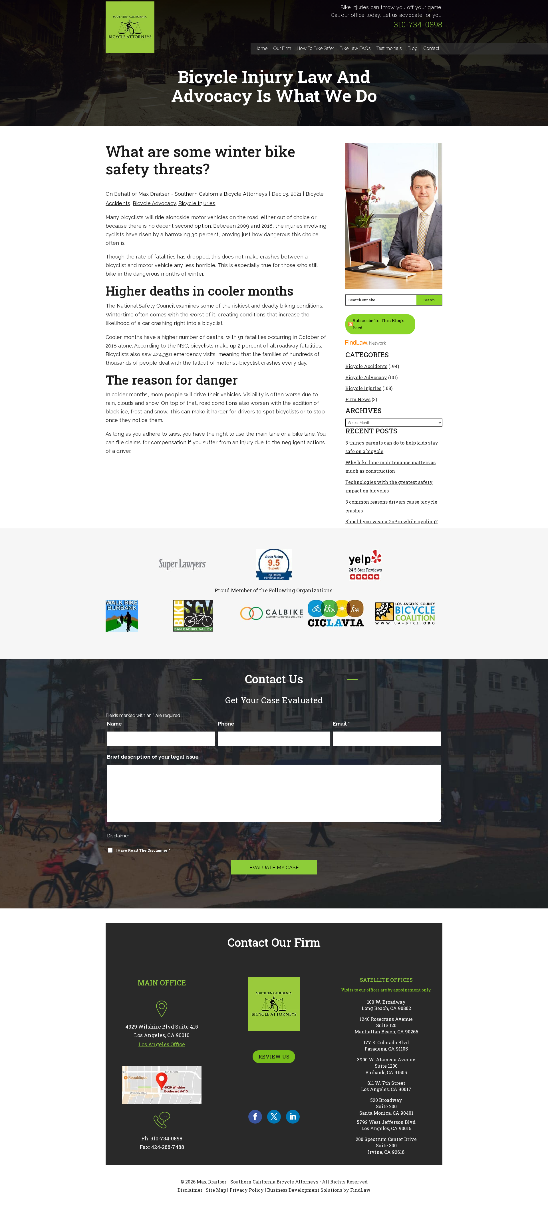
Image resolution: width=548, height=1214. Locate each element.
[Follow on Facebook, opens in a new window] (255, 1117)
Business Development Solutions (304, 1190)
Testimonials (389, 48)
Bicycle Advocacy (154, 203)
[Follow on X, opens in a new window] (274, 1117)
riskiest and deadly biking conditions (277, 306)
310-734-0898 (418, 24)
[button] (542, 1172)
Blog (413, 48)
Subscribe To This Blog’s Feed (378, 324)
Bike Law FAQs (355, 48)
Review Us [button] (273, 1056)
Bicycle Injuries (196, 203)
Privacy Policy (246, 1190)
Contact (431, 48)
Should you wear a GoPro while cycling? (391, 521)
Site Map (216, 1190)
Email (341, 724)
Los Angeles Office (161, 1044)
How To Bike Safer (315, 48)
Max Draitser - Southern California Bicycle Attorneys (202, 194)
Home (261, 48)
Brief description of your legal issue (153, 757)
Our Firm (282, 48)
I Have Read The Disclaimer (143, 850)
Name (114, 724)
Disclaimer (118, 836)
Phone (226, 724)
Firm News (357, 399)
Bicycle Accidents (366, 366)
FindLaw (360, 1190)
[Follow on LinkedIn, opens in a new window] (293, 1117)
